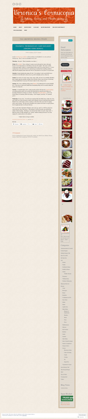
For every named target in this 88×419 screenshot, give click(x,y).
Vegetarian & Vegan (66, 364)
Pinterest (35, 83)
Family (63, 264)
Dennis (64, 262)
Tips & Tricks (64, 374)
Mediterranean (65, 325)
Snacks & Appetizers (67, 343)
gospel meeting (49, 89)
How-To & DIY (64, 255)
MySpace (46, 135)
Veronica (39, 52)
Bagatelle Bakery (42, 92)
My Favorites (65, 329)
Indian (63, 302)
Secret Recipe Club (65, 367)
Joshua (63, 271)
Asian (63, 288)
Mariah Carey (41, 135)
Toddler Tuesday (67, 273)
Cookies (66, 357)
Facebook (16, 4)
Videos (62, 379)
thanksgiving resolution (21, 56)
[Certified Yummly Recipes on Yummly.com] (67, 86)
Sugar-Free (66, 362)
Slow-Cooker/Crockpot (67, 341)
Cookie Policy (24, 415)
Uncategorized (64, 377)
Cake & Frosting (67, 352)
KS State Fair (64, 258)
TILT (62, 372)
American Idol (29, 135)
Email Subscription (66, 48)
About (20, 27)
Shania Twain (19, 136)
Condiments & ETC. (67, 297)
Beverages (64, 290)
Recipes (62, 286)
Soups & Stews (65, 346)
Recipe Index (27, 27)
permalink (35, 136)
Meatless (66, 315)
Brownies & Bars (68, 350)
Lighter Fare (65, 307)
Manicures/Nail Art (65, 283)
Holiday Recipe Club (65, 253)
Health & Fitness (66, 269)
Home (14, 27)
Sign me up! (65, 64)
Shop (25, 30)
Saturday (14, 136)
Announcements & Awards (67, 248)
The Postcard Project (58, 27)
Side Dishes (65, 339)
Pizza (65, 322)
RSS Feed (20, 4)
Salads (63, 334)
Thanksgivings (19, 135)
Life (62, 260)
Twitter (13, 4)
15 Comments (16, 133)
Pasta (65, 319)
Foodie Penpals (64, 250)
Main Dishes (65, 309)
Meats (65, 317)
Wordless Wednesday (67, 281)
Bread (63, 293)
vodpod (32, 119)
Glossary (36, 27)
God (37, 135)
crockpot (20, 64)
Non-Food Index (17, 30)
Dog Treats (64, 300)
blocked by (67, 399)
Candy (65, 355)
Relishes (64, 332)
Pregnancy (64, 276)
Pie (65, 359)
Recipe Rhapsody (45, 27)
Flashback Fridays (66, 267)
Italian (63, 304)
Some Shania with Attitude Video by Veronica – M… (19, 119)
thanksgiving (24, 136)
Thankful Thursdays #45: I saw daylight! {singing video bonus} (33, 47)
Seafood (64, 336)
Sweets (64, 348)
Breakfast (64, 295)
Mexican (64, 327)
